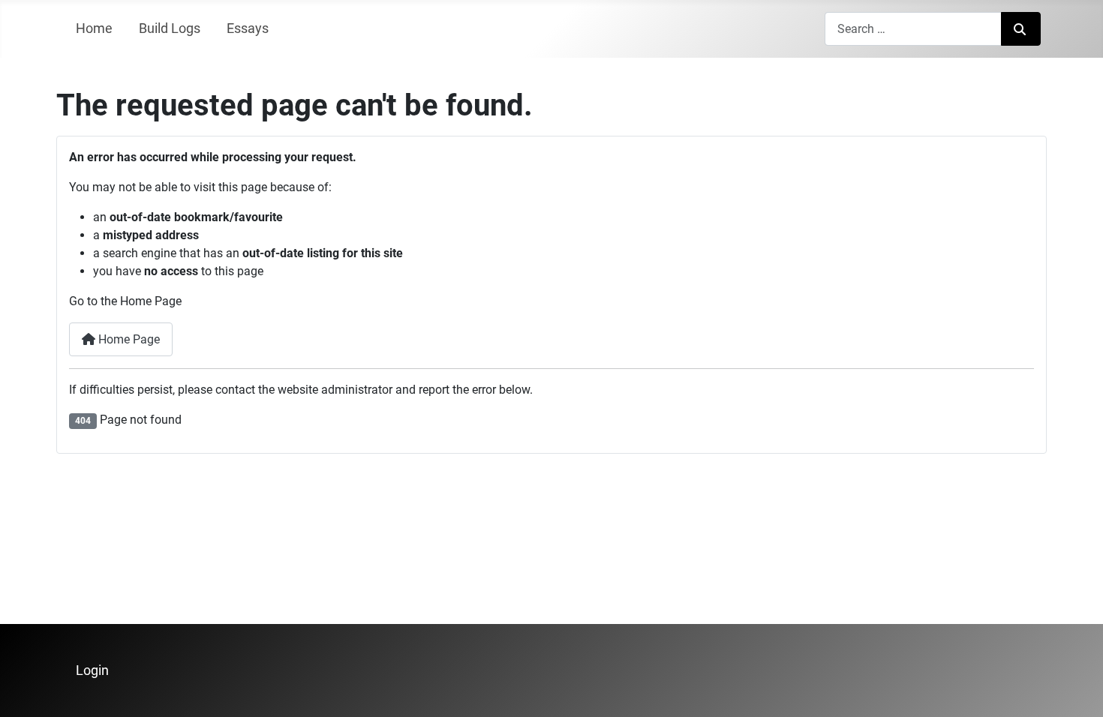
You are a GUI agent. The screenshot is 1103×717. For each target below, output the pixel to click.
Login (92, 670)
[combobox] (913, 29)
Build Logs (169, 28)
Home (94, 28)
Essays (248, 28)
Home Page (127, 339)
